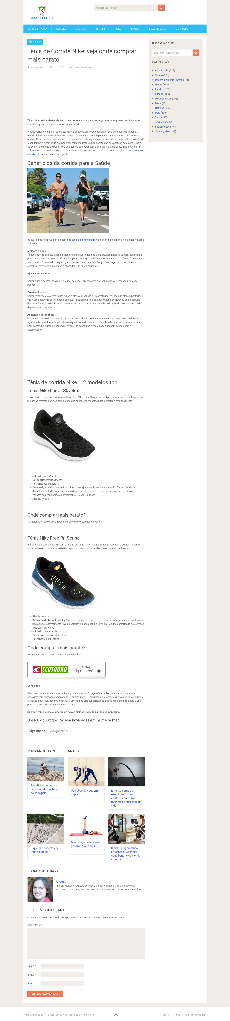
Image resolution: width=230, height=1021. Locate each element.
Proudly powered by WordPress (38, 1015)
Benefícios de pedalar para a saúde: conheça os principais (44, 789)
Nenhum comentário (82, 67)
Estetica (159, 89)
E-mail (31, 974)
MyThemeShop (86, 1015)
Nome (31, 965)
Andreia (61, 882)
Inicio (177, 1015)
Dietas (80, 28)
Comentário (34, 925)
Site (29, 983)
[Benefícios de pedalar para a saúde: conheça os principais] (45, 769)
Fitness (100, 28)
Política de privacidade (195, 1015)
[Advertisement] (86, 94)
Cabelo (61, 28)
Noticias (159, 108)
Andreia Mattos (37, 67)
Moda (158, 103)
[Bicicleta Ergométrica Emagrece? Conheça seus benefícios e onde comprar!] (126, 829)
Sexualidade (157, 28)
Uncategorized (163, 131)
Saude (135, 28)
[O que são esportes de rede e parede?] (45, 829)
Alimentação (37, 28)
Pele (118, 28)
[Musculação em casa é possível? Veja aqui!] (86, 826)
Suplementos (162, 126)
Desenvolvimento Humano (169, 79)
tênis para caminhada (83, 239)
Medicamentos (163, 98)
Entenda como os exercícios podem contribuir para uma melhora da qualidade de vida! (126, 798)
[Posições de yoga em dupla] (86, 771)
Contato (182, 28)
